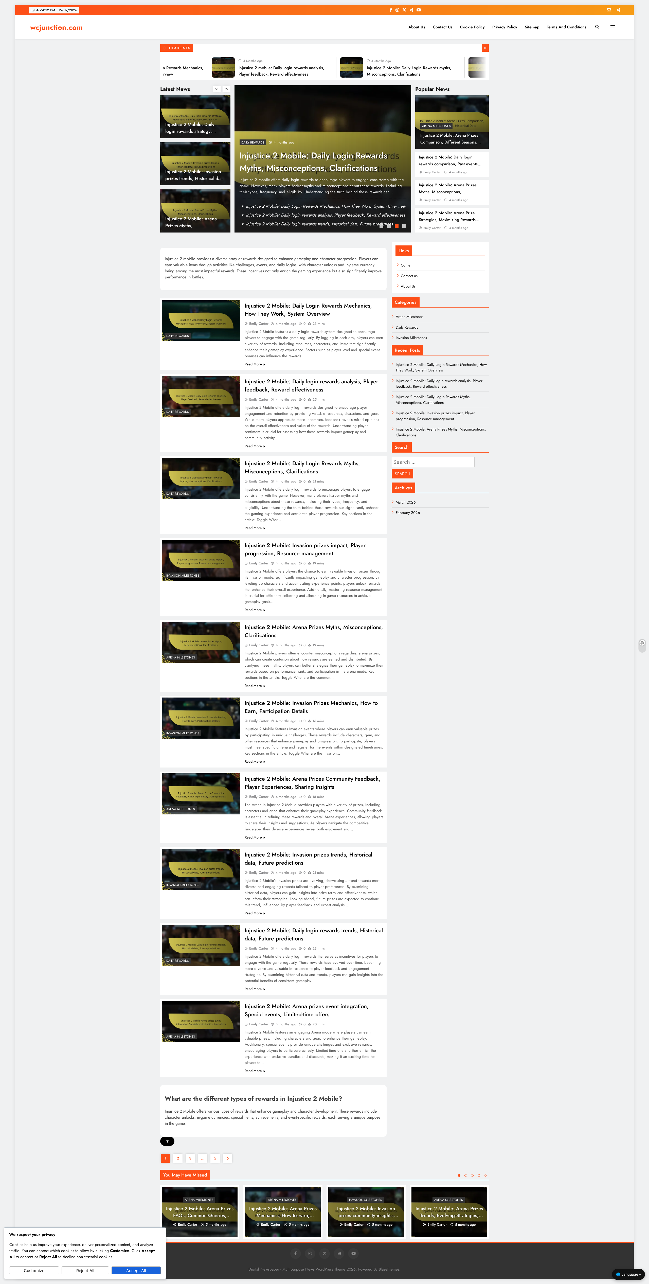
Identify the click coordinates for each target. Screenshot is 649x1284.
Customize (34, 1270)
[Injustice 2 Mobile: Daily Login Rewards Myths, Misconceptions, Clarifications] (312, 67)
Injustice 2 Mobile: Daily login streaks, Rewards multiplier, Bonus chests (189, 225)
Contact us (409, 276)
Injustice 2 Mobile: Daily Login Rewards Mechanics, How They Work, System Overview (308, 309)
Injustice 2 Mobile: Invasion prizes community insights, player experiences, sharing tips (366, 1215)
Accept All (136, 1270)
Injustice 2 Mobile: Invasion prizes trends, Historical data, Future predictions (315, 215)
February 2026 (408, 512)
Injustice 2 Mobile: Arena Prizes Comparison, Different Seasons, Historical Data (449, 142)
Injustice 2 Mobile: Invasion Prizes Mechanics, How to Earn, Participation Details (318, 206)
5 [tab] (485, 1175)
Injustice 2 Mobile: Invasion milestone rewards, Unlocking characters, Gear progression (325, 224)
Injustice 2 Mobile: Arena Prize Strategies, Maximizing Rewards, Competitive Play (448, 219)
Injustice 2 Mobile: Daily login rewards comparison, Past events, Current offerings (449, 164)
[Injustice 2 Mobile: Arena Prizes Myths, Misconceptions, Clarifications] (201, 642)
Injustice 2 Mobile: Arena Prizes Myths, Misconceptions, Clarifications (448, 192)
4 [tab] (404, 226)
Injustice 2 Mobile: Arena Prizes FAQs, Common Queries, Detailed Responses (199, 1215)
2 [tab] (389, 226)
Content (407, 265)
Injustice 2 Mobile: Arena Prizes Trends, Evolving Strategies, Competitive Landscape (449, 1215)
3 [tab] (397, 226)
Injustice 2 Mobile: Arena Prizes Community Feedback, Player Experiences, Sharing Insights (313, 783)
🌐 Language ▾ (628, 1274)
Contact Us (443, 27)
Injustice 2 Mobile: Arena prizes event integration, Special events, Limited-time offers (307, 1010)
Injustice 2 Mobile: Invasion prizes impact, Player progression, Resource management (309, 168)
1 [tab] (382, 226)
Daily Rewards (177, 336)
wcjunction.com (56, 27)
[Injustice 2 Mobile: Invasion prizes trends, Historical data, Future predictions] (201, 869)
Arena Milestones (436, 126)
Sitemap (532, 27)
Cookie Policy (472, 27)
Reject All (85, 1270)
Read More (253, 364)
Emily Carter (432, 172)
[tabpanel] (323, 159)
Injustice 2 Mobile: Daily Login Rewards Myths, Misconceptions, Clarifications (302, 467)
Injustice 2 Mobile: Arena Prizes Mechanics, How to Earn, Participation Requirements (283, 1215)
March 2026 (406, 502)
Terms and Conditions (566, 27)
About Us (416, 27)
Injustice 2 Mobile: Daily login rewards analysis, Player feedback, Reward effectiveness (311, 385)
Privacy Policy (504, 27)
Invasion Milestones (258, 142)
